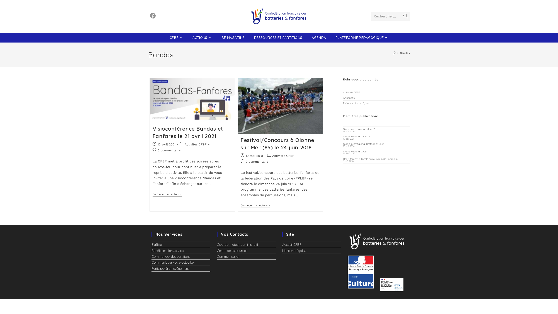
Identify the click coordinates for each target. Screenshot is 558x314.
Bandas (405, 53)
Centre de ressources (232, 251)
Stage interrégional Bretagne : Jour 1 (364, 143)
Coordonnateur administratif (237, 245)
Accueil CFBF (291, 245)
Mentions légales (294, 251)
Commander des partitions (170, 257)
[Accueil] (394, 53)
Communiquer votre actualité (172, 263)
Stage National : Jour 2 (356, 136)
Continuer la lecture (167, 194)
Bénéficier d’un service (167, 251)
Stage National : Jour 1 (356, 151)
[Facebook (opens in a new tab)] (153, 16)
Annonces (349, 97)
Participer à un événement (170, 269)
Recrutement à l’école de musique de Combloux (370, 158)
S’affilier (157, 245)
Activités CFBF (196, 144)
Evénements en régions (356, 103)
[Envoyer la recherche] (405, 16)
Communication (228, 257)
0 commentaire (169, 150)
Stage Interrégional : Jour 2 (359, 129)
